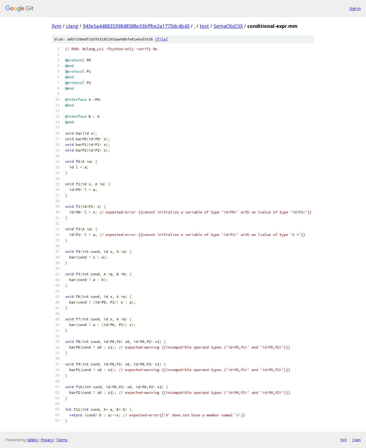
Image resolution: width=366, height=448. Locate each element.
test (204, 26)
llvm (56, 26)
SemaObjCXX (228, 26)
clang (72, 26)
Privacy (47, 439)
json (356, 439)
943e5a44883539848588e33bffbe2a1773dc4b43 (136, 26)
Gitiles (32, 439)
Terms (62, 439)
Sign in (355, 8)
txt (343, 439)
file (161, 39)
